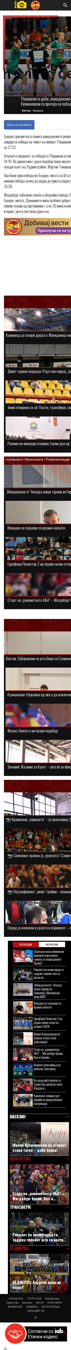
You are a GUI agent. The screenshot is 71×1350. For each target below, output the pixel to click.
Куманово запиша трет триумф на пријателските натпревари (48, 1099)
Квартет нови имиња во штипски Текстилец (47, 1066)
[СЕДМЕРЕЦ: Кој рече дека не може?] (39, 1273)
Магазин (27, 1302)
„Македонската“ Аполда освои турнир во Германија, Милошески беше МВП (48, 991)
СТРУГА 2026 (34, 1298)
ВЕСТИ (40, 1302)
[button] (65, 5)
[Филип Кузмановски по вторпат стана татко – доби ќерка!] (23, 1038)
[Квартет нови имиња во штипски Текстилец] (23, 1069)
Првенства (13, 1302)
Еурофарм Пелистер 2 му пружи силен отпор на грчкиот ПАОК (48, 1022)
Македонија (52, 1298)
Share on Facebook (19, 124)
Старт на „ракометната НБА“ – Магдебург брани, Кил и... (38, 1195)
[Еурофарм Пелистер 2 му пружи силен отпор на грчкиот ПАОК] (23, 1023)
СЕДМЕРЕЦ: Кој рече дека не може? (37, 1284)
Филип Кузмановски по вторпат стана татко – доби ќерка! (47, 1038)
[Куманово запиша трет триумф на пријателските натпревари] (23, 1100)
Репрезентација (57, 459)
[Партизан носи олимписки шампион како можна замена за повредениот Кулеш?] (23, 956)
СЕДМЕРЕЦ (32, 1306)
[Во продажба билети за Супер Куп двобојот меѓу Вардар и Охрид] (23, 1084)
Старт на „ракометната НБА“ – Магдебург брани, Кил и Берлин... (48, 1053)
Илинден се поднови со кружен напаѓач (36, 528)
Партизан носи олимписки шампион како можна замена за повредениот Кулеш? (49, 957)
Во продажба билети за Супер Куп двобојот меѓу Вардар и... (48, 1084)
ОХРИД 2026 (16, 1298)
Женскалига (34, 459)
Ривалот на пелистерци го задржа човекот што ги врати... (39, 1237)
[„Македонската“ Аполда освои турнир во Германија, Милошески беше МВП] (23, 989)
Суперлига (14, 459)
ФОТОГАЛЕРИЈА (50, 1306)
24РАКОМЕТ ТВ (35, 1311)
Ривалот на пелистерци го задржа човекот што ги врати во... (49, 973)
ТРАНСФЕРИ (54, 1302)
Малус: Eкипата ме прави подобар (32, 731)
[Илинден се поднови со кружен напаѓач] (23, 1007)
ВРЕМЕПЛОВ (15, 1306)
